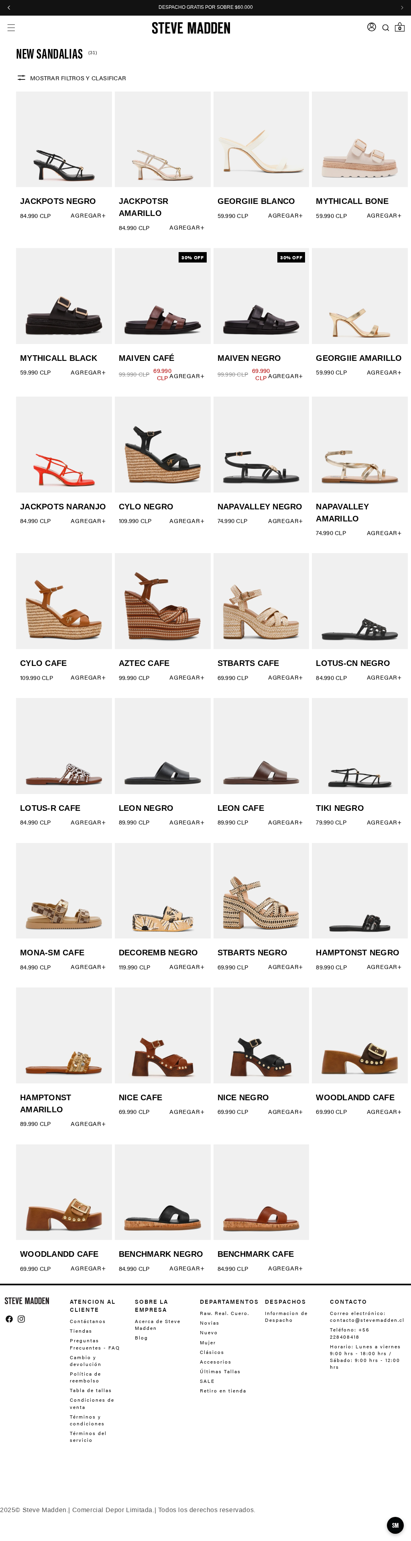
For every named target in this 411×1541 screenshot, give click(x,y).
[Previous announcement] (9, 7)
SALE (207, 1380)
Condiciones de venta (92, 1403)
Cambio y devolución (86, 1361)
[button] (11, 28)
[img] (9, 1319)
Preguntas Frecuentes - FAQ (95, 1344)
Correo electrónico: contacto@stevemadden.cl (365, 1316)
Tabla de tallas (91, 1390)
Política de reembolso (85, 1377)
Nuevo (209, 1332)
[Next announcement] (402, 7)
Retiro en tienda (223, 1390)
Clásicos (212, 1352)
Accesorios (216, 1361)
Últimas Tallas (220, 1371)
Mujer (208, 1342)
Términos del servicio (88, 1436)
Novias (210, 1322)
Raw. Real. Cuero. (224, 1313)
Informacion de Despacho (286, 1316)
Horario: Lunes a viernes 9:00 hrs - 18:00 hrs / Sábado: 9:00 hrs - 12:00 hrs (365, 1356)
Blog (141, 1337)
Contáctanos (88, 1321)
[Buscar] (386, 27)
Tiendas (81, 1330)
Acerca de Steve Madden (158, 1324)
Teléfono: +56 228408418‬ (350, 1333)
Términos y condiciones (87, 1420)
